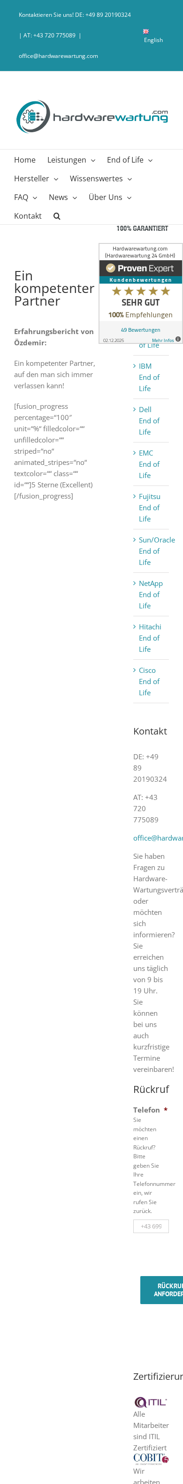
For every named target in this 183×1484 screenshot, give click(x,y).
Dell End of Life (149, 420)
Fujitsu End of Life (149, 507)
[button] (57, 215)
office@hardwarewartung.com (58, 56)
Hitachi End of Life (150, 638)
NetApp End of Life (151, 594)
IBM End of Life (149, 377)
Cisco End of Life (149, 681)
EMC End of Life (149, 464)
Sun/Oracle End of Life (157, 551)
